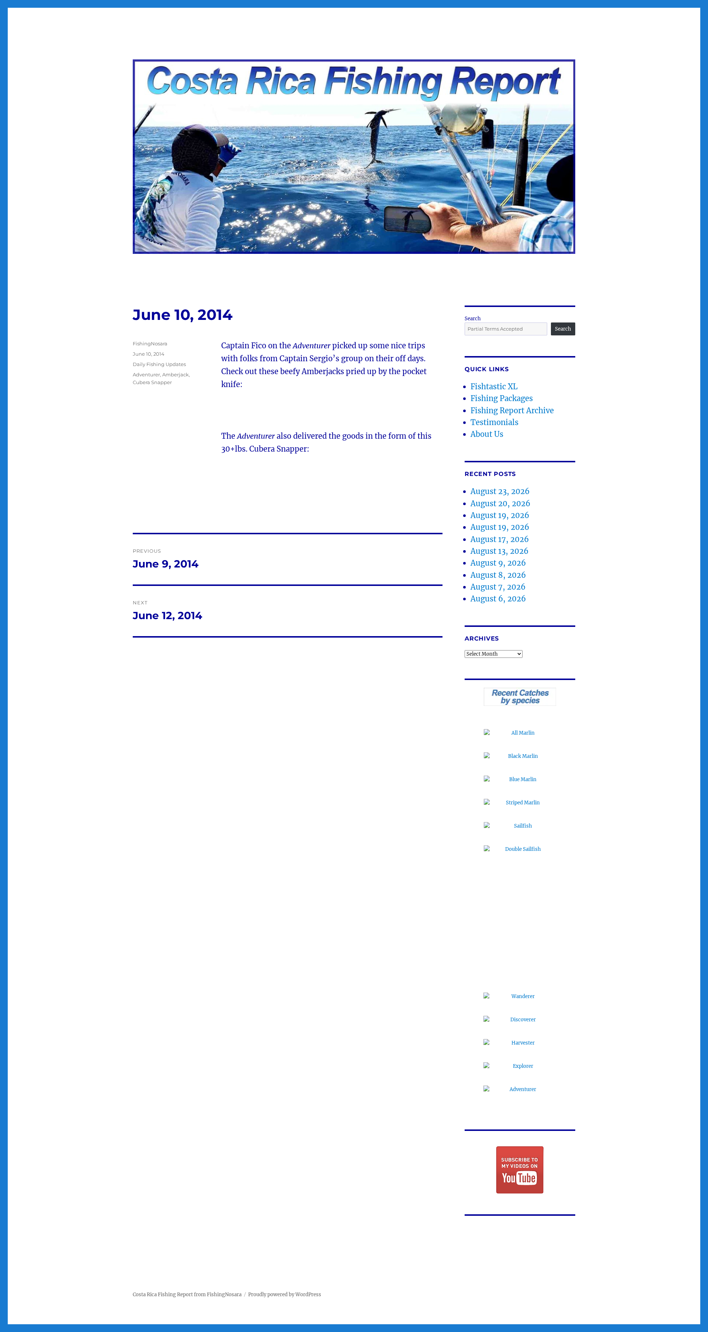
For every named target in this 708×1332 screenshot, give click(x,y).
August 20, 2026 (500, 503)
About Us (487, 434)
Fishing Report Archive (512, 410)
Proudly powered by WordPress (284, 1294)
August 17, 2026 (500, 539)
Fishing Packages (502, 398)
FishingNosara (150, 343)
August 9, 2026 (498, 562)
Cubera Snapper (152, 382)
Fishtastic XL (494, 386)
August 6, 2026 (498, 598)
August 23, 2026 (500, 491)
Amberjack (175, 374)
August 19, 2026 (500, 515)
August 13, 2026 (499, 551)
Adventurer (146, 374)
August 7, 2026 (498, 586)
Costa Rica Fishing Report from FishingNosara (187, 1294)
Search (473, 318)
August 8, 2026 (498, 575)
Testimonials (494, 422)
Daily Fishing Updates (159, 364)
